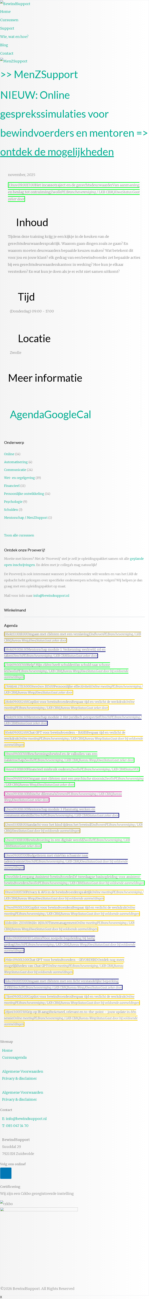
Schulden (11, 510)
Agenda (27, 414)
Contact (6, 53)
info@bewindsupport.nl (51, 595)
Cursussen (9, 20)
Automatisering (16, 462)
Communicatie (15, 470)
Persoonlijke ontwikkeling (24, 494)
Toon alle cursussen (19, 535)
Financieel (12, 486)
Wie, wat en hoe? (14, 36)
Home (5, 11)
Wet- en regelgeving (19, 478)
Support (7, 28)
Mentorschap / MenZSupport (26, 518)
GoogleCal (67, 414)
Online (9, 454)
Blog (4, 45)
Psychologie (13, 502)
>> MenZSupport (39, 74)
